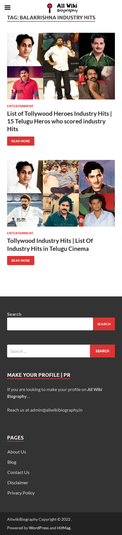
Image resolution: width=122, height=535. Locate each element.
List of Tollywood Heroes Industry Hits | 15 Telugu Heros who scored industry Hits (59, 121)
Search (14, 314)
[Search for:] (61, 351)
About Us (16, 451)
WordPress (39, 527)
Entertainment (20, 106)
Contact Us (18, 472)
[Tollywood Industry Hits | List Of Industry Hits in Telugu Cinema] (61, 193)
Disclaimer (17, 482)
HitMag (63, 527)
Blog (11, 462)
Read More (18, 140)
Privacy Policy (21, 492)
